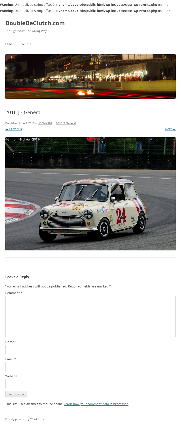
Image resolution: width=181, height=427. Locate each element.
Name (11, 342)
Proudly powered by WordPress (24, 419)
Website (11, 376)
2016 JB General (66, 123)
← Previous (13, 129)
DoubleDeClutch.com (35, 23)
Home (9, 44)
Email (10, 359)
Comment (13, 293)
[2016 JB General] (90, 194)
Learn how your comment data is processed (96, 404)
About (26, 44)
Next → (170, 129)
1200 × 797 (45, 123)
